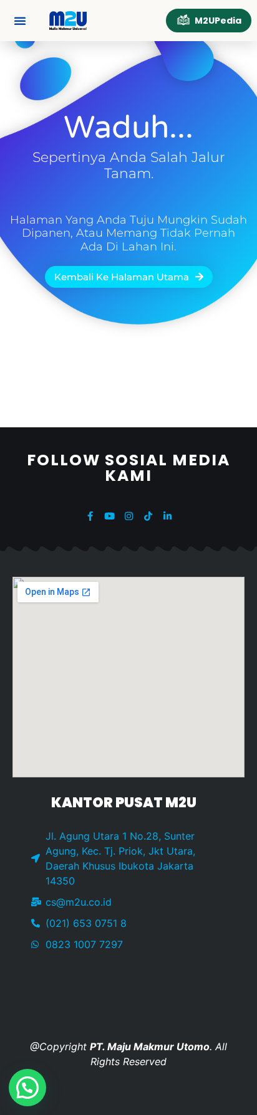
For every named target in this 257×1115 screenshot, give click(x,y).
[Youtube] (109, 516)
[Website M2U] (68, 20)
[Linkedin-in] (167, 516)
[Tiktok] (148, 516)
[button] (20, 20)
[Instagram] (128, 516)
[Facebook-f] (90, 516)
